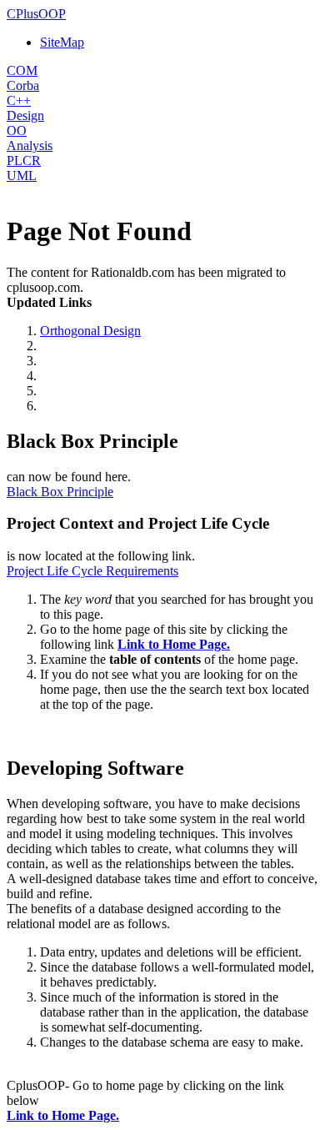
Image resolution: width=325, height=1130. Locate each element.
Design (25, 115)
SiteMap (62, 42)
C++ (19, 100)
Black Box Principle (60, 492)
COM (22, 70)
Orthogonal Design (90, 331)
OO (17, 130)
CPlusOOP (36, 14)
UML (22, 175)
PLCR (24, 160)
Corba (23, 85)
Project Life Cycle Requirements (92, 571)
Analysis (29, 145)
